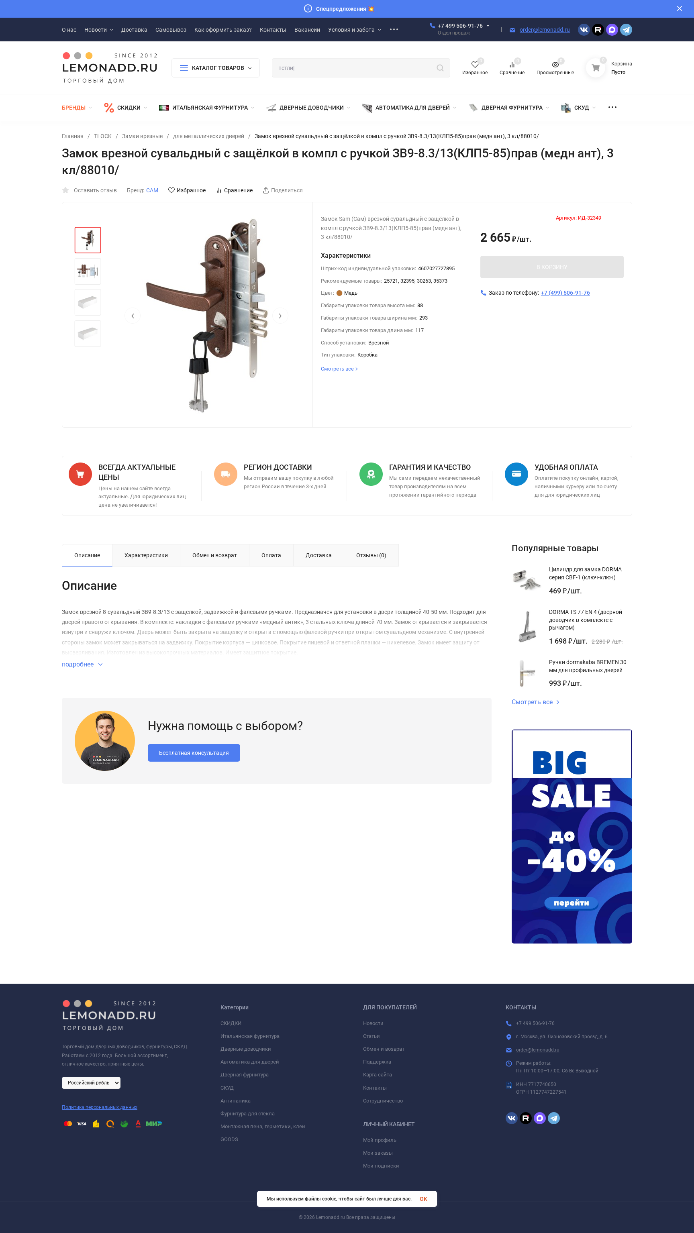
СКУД (227, 1088)
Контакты (375, 1088)
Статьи (371, 1036)
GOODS (229, 1139)
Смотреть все (532, 702)
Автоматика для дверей (249, 1062)
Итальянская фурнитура (250, 1036)
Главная (73, 136)
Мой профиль (379, 1140)
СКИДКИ (230, 1023)
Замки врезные (142, 136)
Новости (373, 1023)
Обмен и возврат (383, 1049)
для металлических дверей (208, 136)
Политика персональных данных (99, 1107)
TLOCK (103, 136)
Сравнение (238, 190)
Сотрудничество (383, 1101)
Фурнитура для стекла (247, 1114)
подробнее (78, 664)
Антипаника (235, 1101)
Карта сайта (377, 1075)
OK (423, 1199)
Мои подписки (381, 1166)
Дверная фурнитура (244, 1075)
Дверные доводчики (245, 1049)
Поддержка (377, 1062)
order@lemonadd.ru (545, 29)
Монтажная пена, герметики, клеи (262, 1126)
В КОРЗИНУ (552, 267)
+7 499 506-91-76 (460, 25)
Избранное (191, 190)
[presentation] (133, 316)
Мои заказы (378, 1153)
